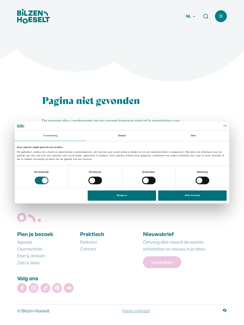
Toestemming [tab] (50, 135)
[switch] (95, 181)
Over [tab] (193, 135)
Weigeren (122, 195)
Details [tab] (122, 135)
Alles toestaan (192, 195)
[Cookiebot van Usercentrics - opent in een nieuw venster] (206, 126)
